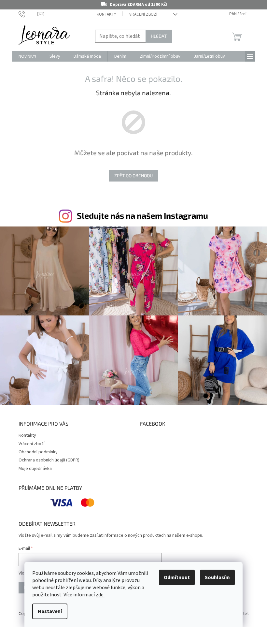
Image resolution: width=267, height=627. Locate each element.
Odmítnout (177, 577)
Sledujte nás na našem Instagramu (142, 215)
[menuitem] (27, 56)
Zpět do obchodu (133, 175)
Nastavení (50, 611)
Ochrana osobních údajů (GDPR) (49, 460)
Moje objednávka (35, 468)
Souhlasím (217, 577)
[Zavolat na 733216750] (28, 14)
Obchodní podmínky (38, 452)
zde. (100, 594)
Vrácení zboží (143, 14)
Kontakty (106, 14)
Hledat (159, 36)
